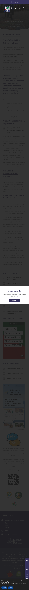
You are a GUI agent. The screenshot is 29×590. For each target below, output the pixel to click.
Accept (4, 587)
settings (16, 584)
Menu (16, 2)
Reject (10, 587)
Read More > (14, 300)
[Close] (26, 288)
